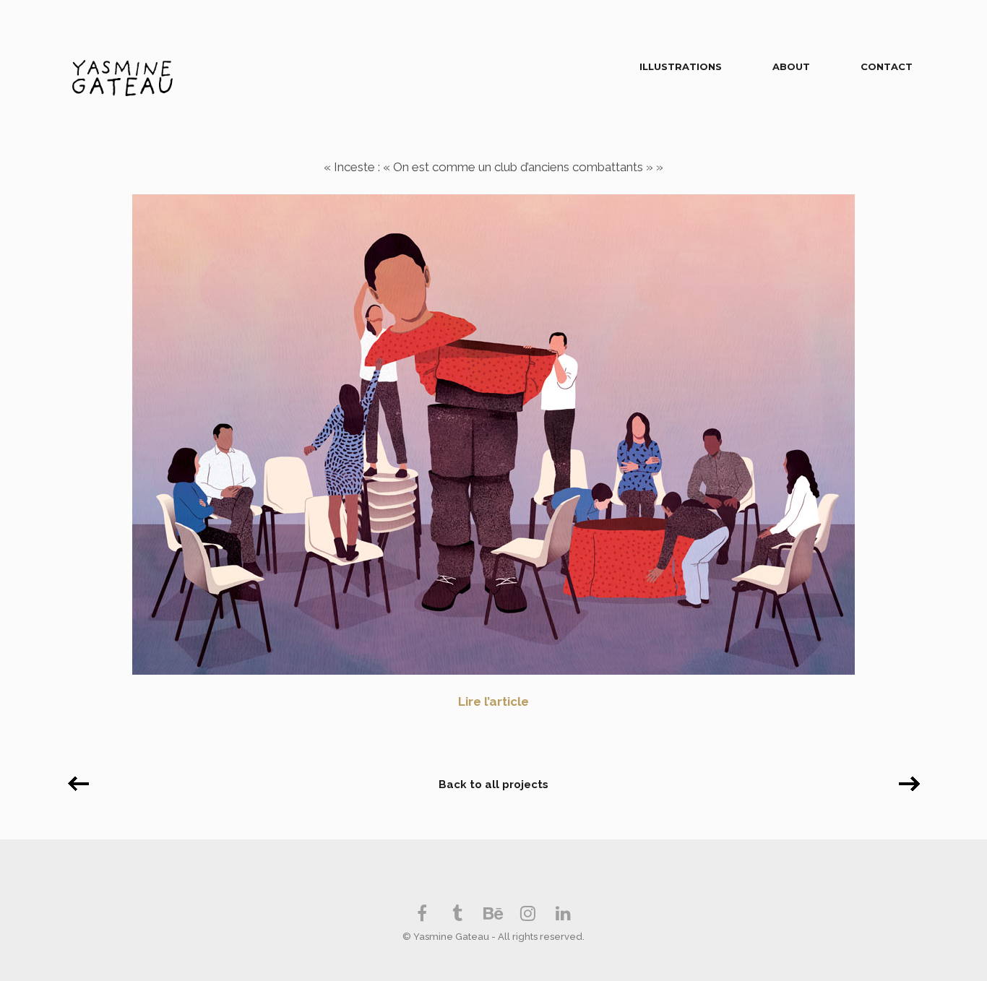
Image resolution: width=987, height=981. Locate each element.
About (791, 66)
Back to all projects (493, 784)
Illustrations (680, 66)
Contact (887, 66)
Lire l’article (493, 701)
